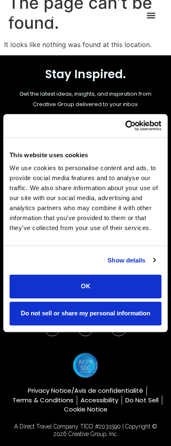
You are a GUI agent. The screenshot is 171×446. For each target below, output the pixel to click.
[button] (151, 15)
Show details (126, 260)
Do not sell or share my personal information (85, 313)
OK (85, 286)
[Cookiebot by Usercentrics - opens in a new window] (125, 125)
